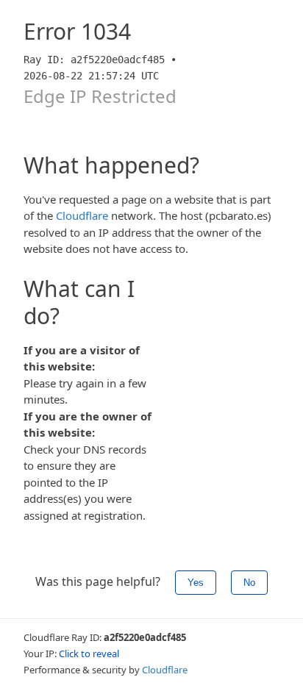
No (249, 582)
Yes (196, 582)
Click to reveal (89, 653)
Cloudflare (82, 215)
